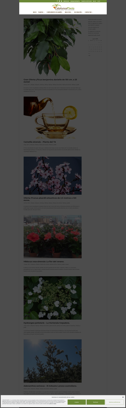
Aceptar (77, 402)
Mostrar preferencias (114, 402)
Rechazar (95, 402)
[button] (123, 397)
